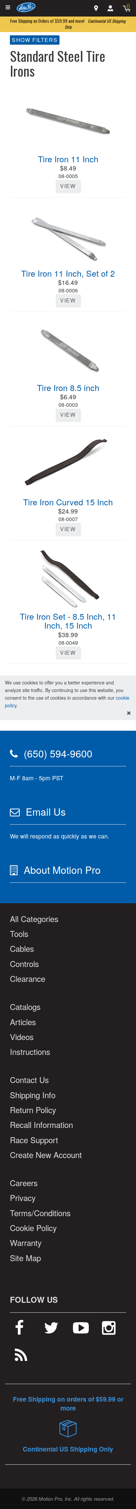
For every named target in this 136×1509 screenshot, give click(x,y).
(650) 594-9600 (58, 753)
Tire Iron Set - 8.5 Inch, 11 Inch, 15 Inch (68, 620)
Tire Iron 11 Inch (68, 159)
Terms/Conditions (40, 1213)
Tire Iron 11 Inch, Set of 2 (68, 273)
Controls (24, 963)
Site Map (25, 1257)
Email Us (46, 811)
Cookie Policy (33, 1227)
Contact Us (29, 1079)
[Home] (26, 7)
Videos (22, 1036)
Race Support (34, 1139)
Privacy (23, 1197)
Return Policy (33, 1109)
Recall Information (41, 1124)
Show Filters (34, 40)
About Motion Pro (62, 870)
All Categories (34, 918)
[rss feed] (21, 1357)
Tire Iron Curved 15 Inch (68, 502)
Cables (22, 948)
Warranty (26, 1242)
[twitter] (51, 1330)
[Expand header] (8, 7)
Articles (23, 1021)
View (68, 186)
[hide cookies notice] (129, 713)
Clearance (27, 978)
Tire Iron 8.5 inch (68, 387)
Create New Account (46, 1154)
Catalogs (25, 1006)
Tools (19, 933)
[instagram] (109, 1330)
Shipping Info (32, 1095)
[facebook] (19, 1330)
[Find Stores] (96, 8)
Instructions (30, 1051)
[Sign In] (110, 8)
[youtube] (81, 1330)
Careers (24, 1182)
